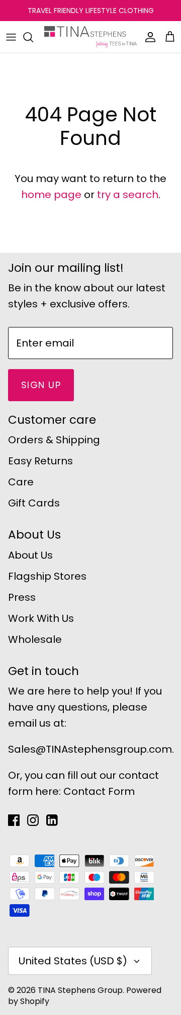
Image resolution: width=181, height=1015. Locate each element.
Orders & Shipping (54, 440)
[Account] (148, 37)
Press (22, 597)
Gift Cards (34, 503)
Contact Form (99, 791)
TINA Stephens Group (80, 990)
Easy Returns (40, 461)
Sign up (41, 385)
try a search (127, 195)
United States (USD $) (73, 961)
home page (51, 195)
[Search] (33, 37)
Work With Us (41, 618)
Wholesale (35, 639)
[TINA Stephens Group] (90, 37)
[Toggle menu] (11, 37)
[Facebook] (14, 820)
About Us (30, 555)
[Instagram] (33, 820)
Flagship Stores (47, 576)
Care (21, 482)
